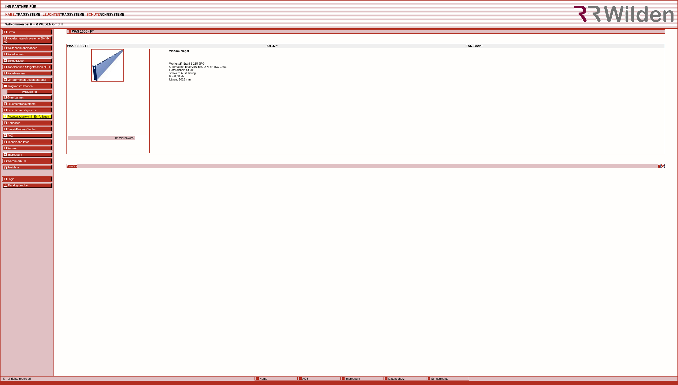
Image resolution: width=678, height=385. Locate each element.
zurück (72, 166)
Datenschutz (396, 378)
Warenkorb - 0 (16, 161)
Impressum (14, 154)
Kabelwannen (16, 73)
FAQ (10, 135)
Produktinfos (29, 91)
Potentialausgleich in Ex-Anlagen (28, 116)
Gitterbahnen (15, 97)
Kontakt (12, 148)
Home (263, 378)
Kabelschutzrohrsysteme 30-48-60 (26, 40)
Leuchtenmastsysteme (22, 110)
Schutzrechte (439, 378)
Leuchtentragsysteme (21, 103)
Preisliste (13, 167)
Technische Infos (18, 142)
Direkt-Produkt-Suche (21, 129)
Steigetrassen (16, 60)
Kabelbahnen (15, 54)
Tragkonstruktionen (20, 86)
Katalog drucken (18, 185)
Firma (11, 32)
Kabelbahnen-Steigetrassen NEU (28, 67)
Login (10, 179)
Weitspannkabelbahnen (22, 48)
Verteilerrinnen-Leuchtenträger (26, 79)
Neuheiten (13, 122)
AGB (305, 378)
